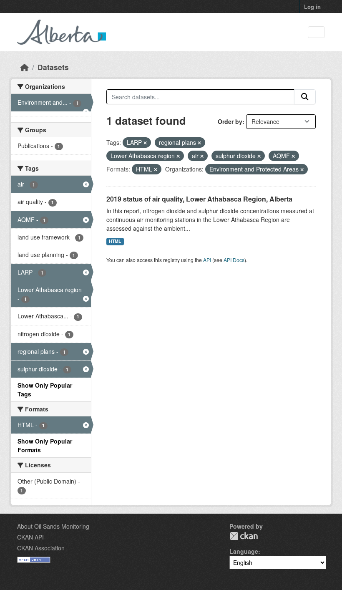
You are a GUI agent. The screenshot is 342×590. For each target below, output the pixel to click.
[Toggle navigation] (316, 32)
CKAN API (30, 537)
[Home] (24, 67)
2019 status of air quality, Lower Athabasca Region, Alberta (199, 199)
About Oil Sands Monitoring (53, 526)
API (207, 259)
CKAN (243, 536)
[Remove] (145, 142)
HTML (115, 241)
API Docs (234, 259)
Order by (230, 121)
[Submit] (305, 96)
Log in (312, 6)
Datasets (53, 67)
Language (243, 551)
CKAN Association (41, 548)
